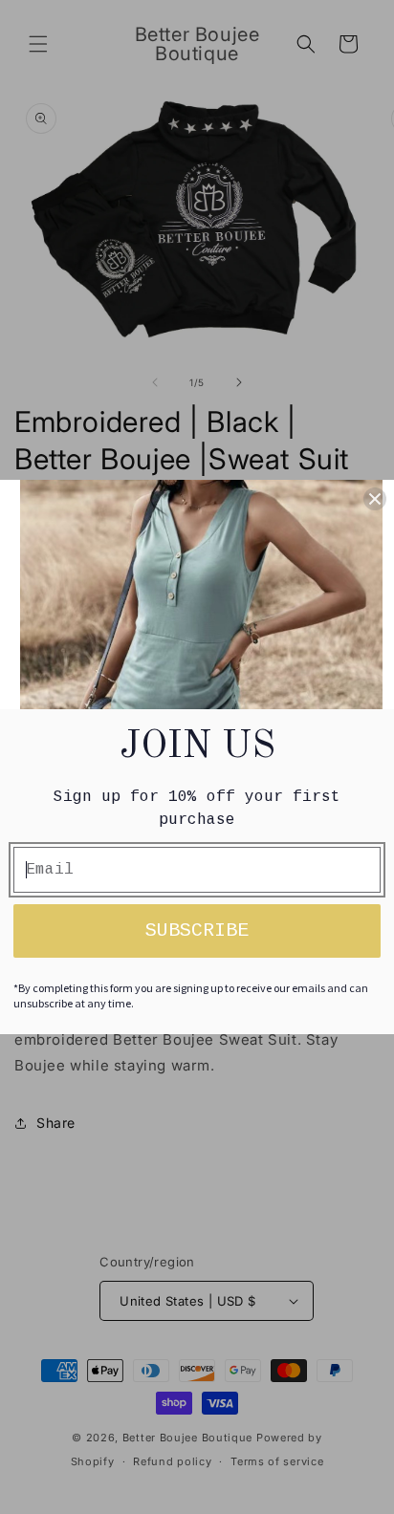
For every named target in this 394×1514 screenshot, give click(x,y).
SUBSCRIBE (197, 930)
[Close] (374, 498)
